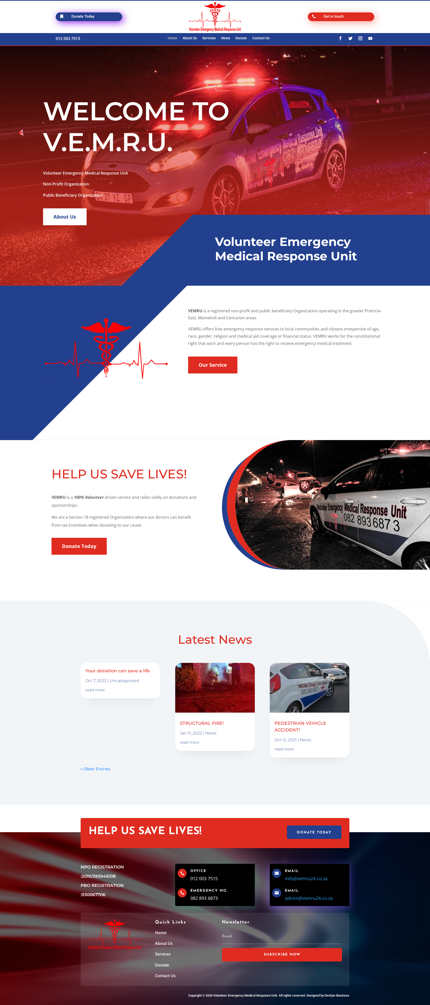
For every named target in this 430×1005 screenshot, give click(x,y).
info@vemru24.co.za (306, 878)
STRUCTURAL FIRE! (202, 723)
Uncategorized (124, 680)
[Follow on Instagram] (360, 38)
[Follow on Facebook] (340, 38)
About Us (190, 38)
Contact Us (260, 38)
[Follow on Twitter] (350, 38)
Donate (241, 38)
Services (209, 38)
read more (95, 689)
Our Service (213, 365)
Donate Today (79, 546)
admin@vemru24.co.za (309, 898)
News (225, 38)
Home (172, 38)
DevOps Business (336, 995)
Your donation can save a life (117, 671)
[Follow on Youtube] (370, 38)
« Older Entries (95, 769)
